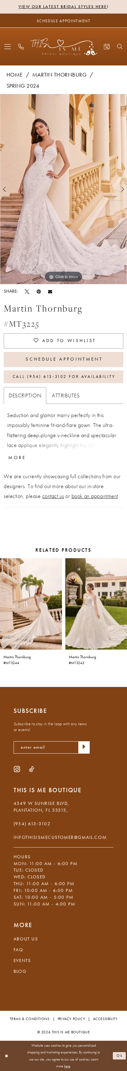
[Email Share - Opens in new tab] (50, 291)
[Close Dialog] (6, 1056)
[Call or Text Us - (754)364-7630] (21, 47)
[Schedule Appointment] (106, 47)
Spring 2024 (22, 85)
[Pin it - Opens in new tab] (38, 292)
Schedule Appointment (64, 359)
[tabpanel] (63, 189)
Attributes (66, 395)
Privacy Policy (71, 1018)
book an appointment (95, 496)
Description (25, 395)
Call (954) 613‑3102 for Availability (64, 376)
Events (22, 960)
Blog (20, 971)
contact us (53, 496)
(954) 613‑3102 (32, 824)
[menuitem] (7, 47)
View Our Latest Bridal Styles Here (62, 6)
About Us (26, 939)
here (67, 1066)
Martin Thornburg (59, 74)
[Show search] (119, 46)
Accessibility (105, 1018)
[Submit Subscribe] (84, 747)
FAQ (18, 950)
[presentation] (31, 604)
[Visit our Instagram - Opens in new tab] (17, 769)
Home (14, 74)
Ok (120, 1055)
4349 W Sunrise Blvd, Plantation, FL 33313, (41, 806)
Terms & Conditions (30, 1018)
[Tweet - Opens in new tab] (27, 292)
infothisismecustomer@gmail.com (60, 837)
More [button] (17, 458)
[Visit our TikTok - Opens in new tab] (31, 769)
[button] (7, 47)
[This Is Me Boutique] (63, 46)
